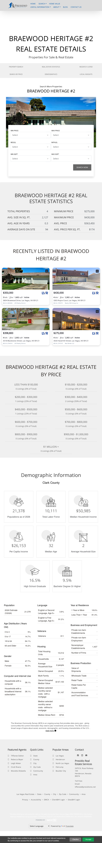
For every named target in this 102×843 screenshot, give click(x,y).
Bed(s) (13, 142)
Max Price (55, 130)
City (34, 763)
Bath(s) (54, 142)
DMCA (46, 799)
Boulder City (61, 771)
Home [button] (33, 3)
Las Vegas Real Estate (25, 794)
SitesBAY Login (74, 799)
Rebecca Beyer (17, 759)
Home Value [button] (54, 3)
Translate (70, 826)
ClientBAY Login (58, 799)
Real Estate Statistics (51, 67)
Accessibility (36, 799)
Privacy (25, 799)
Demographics (51, 74)
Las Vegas (60, 756)
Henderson (60, 759)
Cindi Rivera (16, 767)
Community (38, 771)
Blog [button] (65, 7)
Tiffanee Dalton (17, 756)
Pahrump (59, 767)
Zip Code (37, 767)
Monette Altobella (18, 771)
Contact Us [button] (76, 7)
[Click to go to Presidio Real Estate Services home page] (18, 5)
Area (35, 774)
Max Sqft (55, 154)
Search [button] (42, 3)
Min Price (14, 130)
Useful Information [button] (40, 7)
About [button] (56, 7)
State (35, 756)
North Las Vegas (62, 763)
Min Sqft (14, 154)
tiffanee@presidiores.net (85, 787)
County (36, 759)
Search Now (82, 167)
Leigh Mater (16, 763)
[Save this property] (47, 271)
